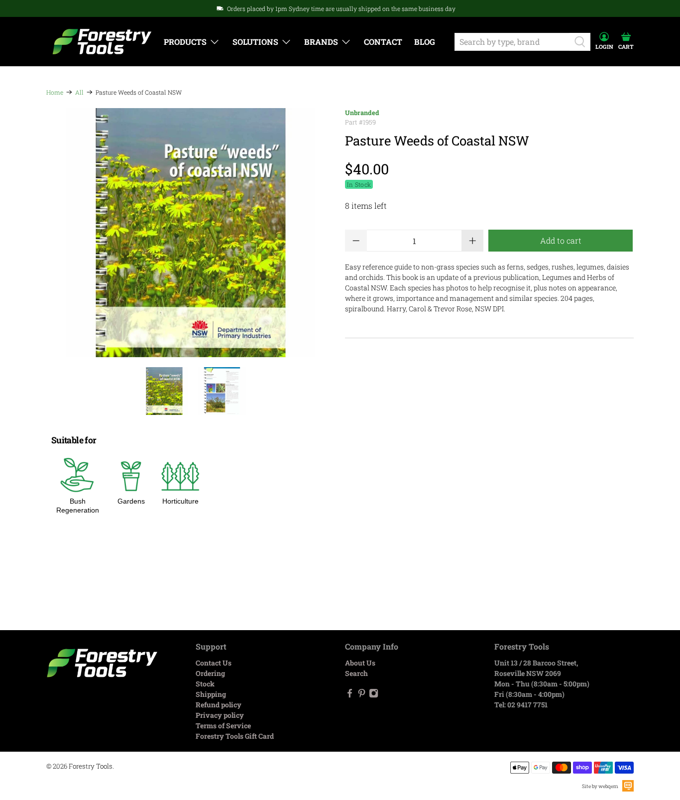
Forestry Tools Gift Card (235, 736)
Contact (383, 41)
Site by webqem (600, 786)
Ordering (210, 673)
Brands (321, 41)
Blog (424, 41)
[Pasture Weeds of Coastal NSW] (190, 232)
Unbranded (362, 113)
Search (356, 673)
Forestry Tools (91, 766)
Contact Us (213, 662)
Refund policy (218, 704)
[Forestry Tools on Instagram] (373, 695)
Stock (205, 683)
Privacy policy (220, 715)
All (79, 92)
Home (54, 92)
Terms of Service (223, 725)
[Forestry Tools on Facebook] (349, 695)
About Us (360, 662)
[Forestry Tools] (102, 41)
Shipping (211, 694)
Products (185, 41)
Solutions (255, 41)
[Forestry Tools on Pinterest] (361, 695)
